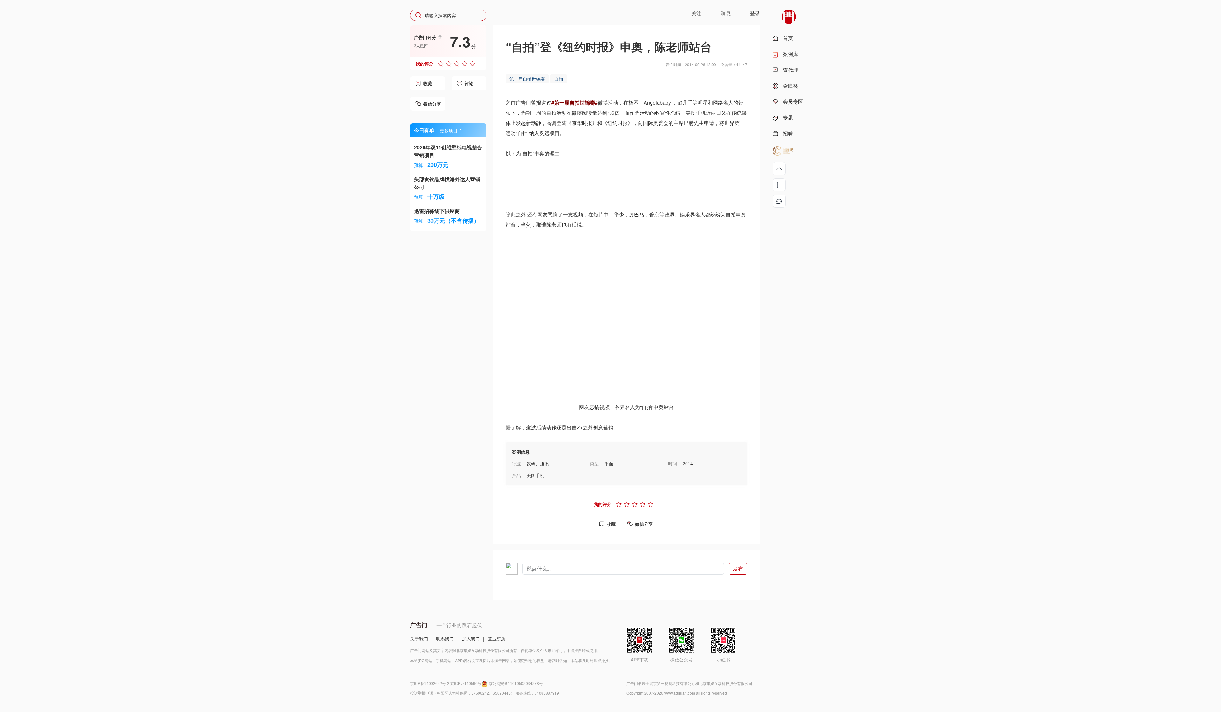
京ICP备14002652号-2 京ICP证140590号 (445, 683)
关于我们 (419, 638)
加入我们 (471, 638)
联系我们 (445, 638)
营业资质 (497, 638)
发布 (738, 568)
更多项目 (449, 130)
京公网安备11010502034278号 (516, 683)
